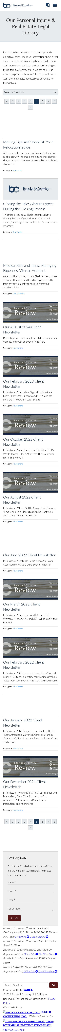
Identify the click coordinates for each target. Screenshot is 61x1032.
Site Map (8, 1029)
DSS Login (19, 1029)
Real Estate (17, 170)
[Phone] (48, 5)
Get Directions (38, 936)
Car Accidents (19, 293)
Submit (14, 918)
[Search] (53, 985)
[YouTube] (28, 990)
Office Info (21, 936)
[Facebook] (23, 990)
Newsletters (18, 348)
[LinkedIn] (25, 990)
